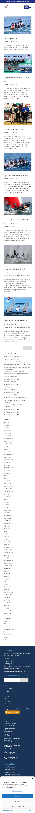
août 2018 (7, 600)
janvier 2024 (7, 465)
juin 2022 (6, 499)
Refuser (17, 801)
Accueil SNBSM (9, 689)
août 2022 (7, 494)
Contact (7, 706)
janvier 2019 (7, 589)
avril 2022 (6, 505)
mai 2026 (6, 425)
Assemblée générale (10, 382)
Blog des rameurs (10, 772)
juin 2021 (6, 531)
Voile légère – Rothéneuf (12, 745)
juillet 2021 (7, 529)
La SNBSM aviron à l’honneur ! (14, 129)
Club (19, 41)
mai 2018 (6, 608)
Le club (7, 691)
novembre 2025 (8, 441)
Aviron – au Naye (9, 752)
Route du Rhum (8, 634)
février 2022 (7, 510)
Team (25, 276)
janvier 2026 (7, 436)
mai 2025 (6, 446)
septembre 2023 (8, 468)
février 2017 (7, 613)
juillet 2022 (7, 497)
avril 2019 (6, 582)
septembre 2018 (8, 597)
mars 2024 (7, 462)
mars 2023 (7, 481)
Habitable (19, 276)
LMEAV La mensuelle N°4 (11, 392)
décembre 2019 (8, 560)
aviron (7, 658)
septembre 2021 (8, 523)
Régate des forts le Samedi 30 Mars (16, 176)
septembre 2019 (8, 568)
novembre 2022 (8, 486)
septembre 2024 (8, 460)
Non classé (7, 632)
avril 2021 (6, 536)
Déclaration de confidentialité (23, 810)
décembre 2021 (8, 515)
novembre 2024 (8, 457)
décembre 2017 (8, 611)
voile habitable (9, 661)
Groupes (7, 701)
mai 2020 (6, 558)
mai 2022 (6, 502)
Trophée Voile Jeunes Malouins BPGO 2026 (17, 364)
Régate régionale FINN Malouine (13, 395)
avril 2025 (6, 449)
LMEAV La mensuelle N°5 (11, 384)
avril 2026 (6, 428)
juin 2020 (6, 555)
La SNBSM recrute (9, 390)
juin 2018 (6, 605)
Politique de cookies (8, 810)
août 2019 (7, 571)
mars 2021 (7, 539)
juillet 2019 (7, 574)
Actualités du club (10, 767)
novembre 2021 (8, 518)
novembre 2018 (8, 592)
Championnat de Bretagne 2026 (13, 356)
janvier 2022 (7, 513)
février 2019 (7, 587)
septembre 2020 (8, 552)
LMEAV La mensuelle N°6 (11, 379)
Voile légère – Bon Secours (12, 738)
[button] (32, 779)
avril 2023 (6, 478)
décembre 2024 (8, 454)
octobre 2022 (8, 489)
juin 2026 (6, 423)
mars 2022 (7, 507)
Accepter (17, 796)
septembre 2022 (8, 491)
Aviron (15, 41)
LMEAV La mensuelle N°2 (11, 412)
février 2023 (7, 483)
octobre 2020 (8, 550)
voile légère (8, 664)
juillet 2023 (7, 473)
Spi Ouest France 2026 (10, 376)
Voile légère (8, 699)
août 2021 (7, 526)
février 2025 (7, 452)
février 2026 (7, 433)
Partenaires (8, 704)
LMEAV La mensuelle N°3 (11, 409)
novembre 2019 (8, 563)
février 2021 (7, 542)
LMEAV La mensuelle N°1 (11, 415)
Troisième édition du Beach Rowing (14, 362)
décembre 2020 (8, 547)
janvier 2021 (7, 544)
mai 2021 (6, 534)
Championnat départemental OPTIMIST (16, 397)
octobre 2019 (8, 566)
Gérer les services (17, 791)
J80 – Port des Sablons (11, 757)
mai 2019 (6, 579)
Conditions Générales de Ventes (14, 671)
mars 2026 (7, 430)
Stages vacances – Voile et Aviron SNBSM (17, 709)
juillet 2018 (7, 603)
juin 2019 (6, 576)
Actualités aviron (10, 769)
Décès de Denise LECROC (11, 359)
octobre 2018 (8, 595)
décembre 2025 (8, 438)
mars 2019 (7, 584)
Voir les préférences (17, 806)
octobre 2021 (8, 521)
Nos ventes (7, 387)
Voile (14, 226)
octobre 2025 (8, 444)
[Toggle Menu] (26, 7)
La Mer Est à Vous (9, 629)
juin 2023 (6, 476)
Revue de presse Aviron (12, 38)
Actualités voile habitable (12, 774)
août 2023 (7, 470)
